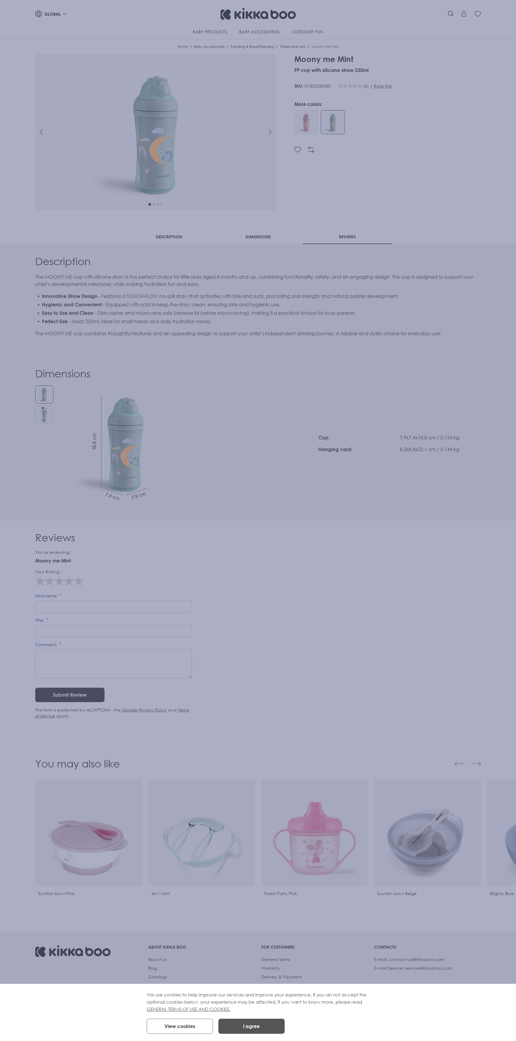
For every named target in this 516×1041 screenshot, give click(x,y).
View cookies (179, 1026)
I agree (251, 1026)
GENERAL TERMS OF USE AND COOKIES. (188, 1009)
